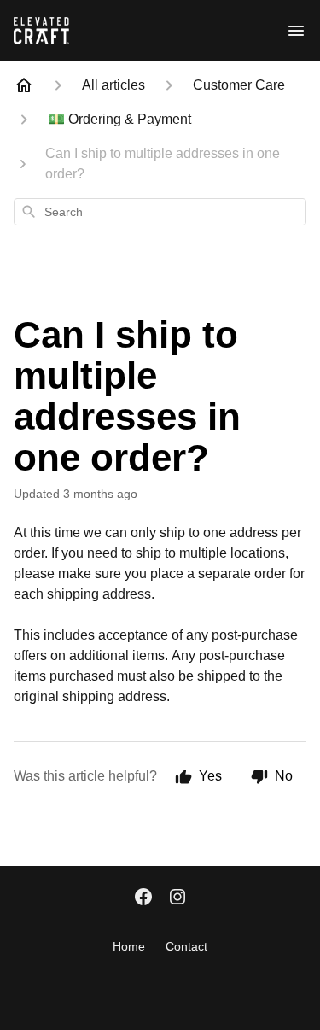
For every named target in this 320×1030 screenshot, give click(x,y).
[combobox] (160, 211)
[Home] (24, 85)
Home (129, 946)
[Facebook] (143, 898)
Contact (186, 946)
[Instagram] (177, 898)
